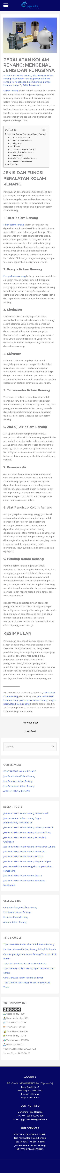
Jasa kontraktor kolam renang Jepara (22, 875)
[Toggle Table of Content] (42, 129)
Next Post (30, 731)
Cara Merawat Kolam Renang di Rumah (23, 977)
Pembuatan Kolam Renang (17, 912)
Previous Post (30, 722)
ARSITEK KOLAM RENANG (16, 790)
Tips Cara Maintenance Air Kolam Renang (24, 963)
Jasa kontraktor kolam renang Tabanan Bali (25, 813)
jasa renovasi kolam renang (33, 700)
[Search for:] (30, 746)
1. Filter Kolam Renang (20, 137)
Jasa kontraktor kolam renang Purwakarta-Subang (29, 846)
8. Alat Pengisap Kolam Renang (24, 158)
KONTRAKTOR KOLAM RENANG (19, 771)
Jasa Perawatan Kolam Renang (18, 786)
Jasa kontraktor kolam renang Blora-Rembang (27, 832)
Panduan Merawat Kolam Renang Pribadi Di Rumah (29, 949)
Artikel (6, 75)
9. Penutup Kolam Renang (21, 161)
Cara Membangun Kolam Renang (20, 907)
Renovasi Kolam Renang (15, 917)
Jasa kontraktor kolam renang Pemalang (24, 851)
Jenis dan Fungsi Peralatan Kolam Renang (26, 134)
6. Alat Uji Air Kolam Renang (22, 152)
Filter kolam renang (13, 224)
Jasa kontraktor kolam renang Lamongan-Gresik (28, 827)
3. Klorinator (16, 143)
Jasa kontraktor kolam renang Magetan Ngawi (27, 861)
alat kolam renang (22, 75)
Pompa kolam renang (14, 276)
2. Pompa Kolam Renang (21, 140)
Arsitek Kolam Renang (14, 921)
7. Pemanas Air (17, 155)
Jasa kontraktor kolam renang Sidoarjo (23, 856)
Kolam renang (10, 90)
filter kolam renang (22, 78)
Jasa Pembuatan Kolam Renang (19, 776)
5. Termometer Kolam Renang (23, 149)
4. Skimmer (15, 146)
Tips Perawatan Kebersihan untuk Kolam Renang (28, 944)
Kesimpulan (12, 164)
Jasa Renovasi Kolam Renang (17, 781)
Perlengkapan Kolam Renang (27, 81)
